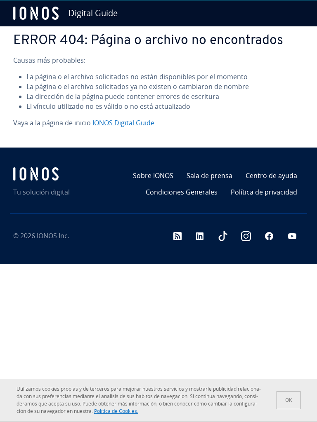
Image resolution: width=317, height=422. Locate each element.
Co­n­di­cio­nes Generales (182, 192)
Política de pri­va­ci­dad (264, 192)
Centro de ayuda (271, 175)
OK (288, 399)
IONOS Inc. (53, 235)
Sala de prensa (209, 175)
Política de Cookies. (116, 411)
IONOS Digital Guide (123, 122)
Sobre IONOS (153, 175)
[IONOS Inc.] (59, 174)
